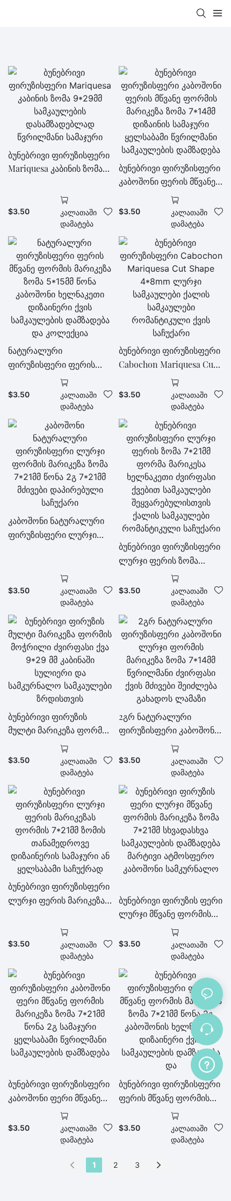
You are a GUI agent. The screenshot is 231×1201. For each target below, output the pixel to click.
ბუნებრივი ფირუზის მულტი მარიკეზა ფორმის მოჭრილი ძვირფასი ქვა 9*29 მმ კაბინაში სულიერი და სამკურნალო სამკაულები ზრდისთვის (59, 724)
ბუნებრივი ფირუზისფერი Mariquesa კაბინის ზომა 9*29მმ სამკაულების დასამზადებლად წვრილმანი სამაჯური (59, 162)
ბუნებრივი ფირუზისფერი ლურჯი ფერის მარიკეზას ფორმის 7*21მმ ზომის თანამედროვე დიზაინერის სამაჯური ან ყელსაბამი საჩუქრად (59, 893)
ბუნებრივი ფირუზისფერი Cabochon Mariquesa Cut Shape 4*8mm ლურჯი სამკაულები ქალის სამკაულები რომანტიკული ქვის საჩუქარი (169, 358)
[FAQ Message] (207, 1063)
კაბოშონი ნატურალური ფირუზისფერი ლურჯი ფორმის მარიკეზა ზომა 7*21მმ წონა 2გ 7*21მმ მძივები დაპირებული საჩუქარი (56, 528)
